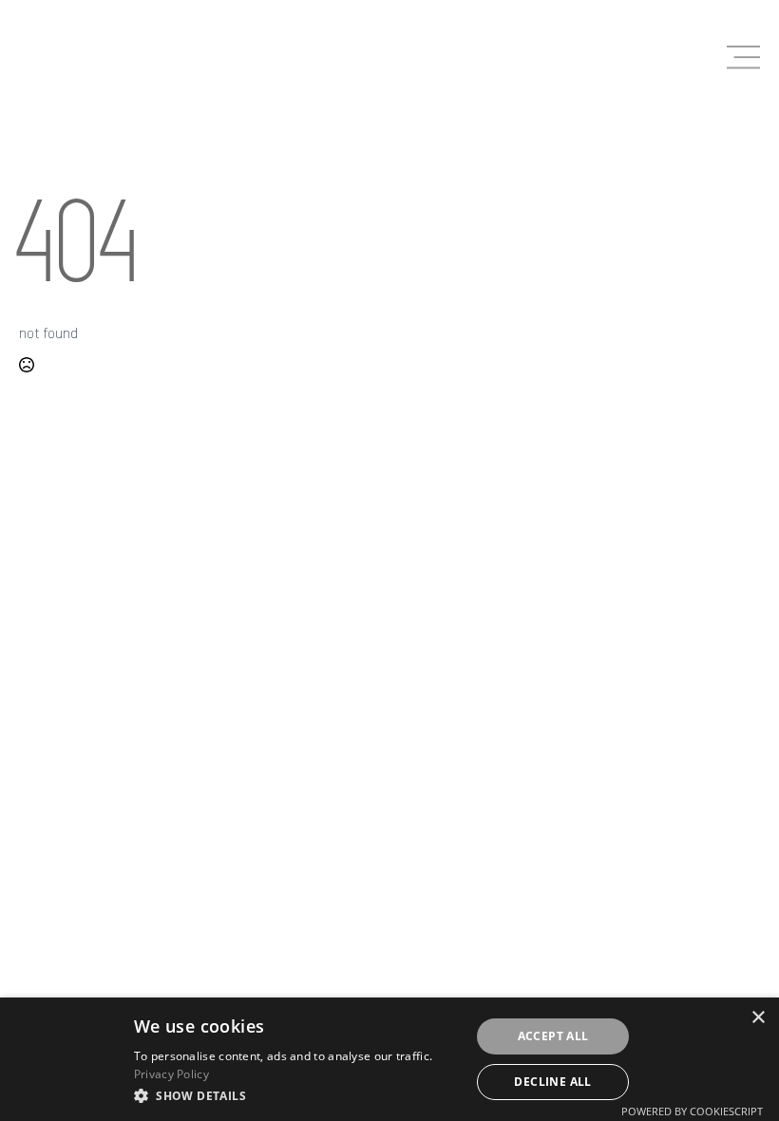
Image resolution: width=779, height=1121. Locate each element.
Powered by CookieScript (692, 1111)
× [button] (757, 1018)
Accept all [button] (553, 1036)
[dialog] (389, 1059)
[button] (297, 1095)
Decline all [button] (552, 1082)
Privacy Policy (171, 1074)
